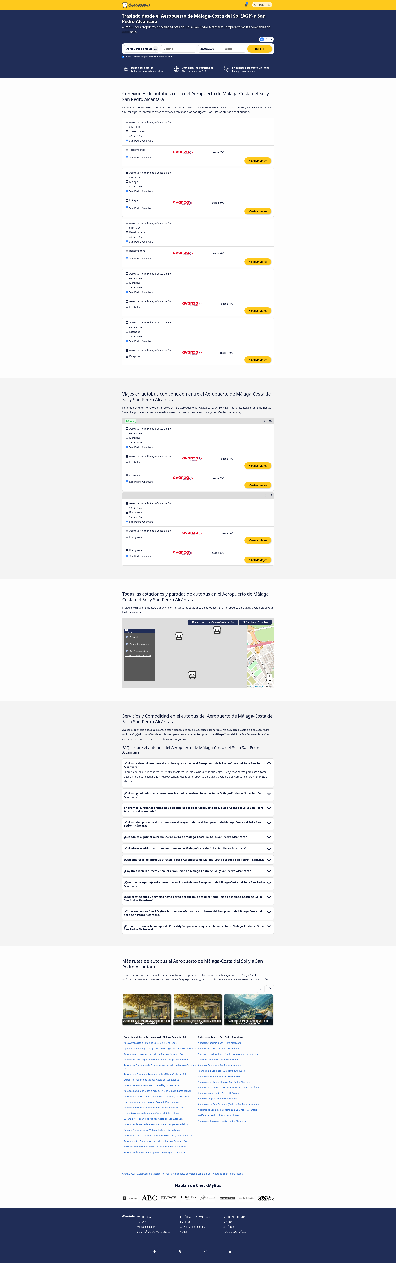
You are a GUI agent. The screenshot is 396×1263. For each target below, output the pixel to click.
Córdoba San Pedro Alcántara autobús (218, 1059)
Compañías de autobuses (153, 1232)
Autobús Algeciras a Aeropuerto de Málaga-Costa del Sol (153, 1054)
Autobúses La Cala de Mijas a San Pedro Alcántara (224, 1081)
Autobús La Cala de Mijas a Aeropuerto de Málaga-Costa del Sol (157, 1090)
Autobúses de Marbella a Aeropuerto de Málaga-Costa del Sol (156, 1124)
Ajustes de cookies (192, 1227)
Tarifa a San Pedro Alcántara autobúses (218, 1115)
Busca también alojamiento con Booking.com (148, 56)
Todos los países (234, 1232)
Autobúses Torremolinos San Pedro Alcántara (222, 1120)
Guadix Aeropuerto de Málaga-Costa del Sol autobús (151, 1079)
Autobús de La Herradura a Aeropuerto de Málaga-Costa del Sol (157, 1096)
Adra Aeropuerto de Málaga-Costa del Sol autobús (150, 1042)
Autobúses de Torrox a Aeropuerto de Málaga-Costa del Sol (155, 1152)
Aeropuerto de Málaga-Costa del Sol (214, 622)
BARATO (130, 420)
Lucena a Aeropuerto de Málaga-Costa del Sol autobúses (153, 1118)
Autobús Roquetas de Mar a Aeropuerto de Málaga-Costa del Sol (158, 1135)
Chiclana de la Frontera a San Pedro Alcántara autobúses (228, 1054)
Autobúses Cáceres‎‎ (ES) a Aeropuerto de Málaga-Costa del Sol (156, 1059)
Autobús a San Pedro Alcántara (229, 1173)
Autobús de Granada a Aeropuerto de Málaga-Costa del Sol (155, 1074)
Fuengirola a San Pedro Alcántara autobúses (221, 1070)
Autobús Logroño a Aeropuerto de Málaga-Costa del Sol (153, 1107)
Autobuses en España (148, 1173)
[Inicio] (136, 5)
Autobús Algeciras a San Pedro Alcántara (219, 1042)
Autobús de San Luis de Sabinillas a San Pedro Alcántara (227, 1109)
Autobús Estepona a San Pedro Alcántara (219, 1065)
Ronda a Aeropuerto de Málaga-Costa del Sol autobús (152, 1129)
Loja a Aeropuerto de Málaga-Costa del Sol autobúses (152, 1113)
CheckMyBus (129, 1173)
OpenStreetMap (256, 686)
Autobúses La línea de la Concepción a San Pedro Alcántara (229, 1087)
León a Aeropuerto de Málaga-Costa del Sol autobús (151, 1102)
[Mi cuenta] (245, 4)
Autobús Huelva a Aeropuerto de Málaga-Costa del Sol (152, 1085)
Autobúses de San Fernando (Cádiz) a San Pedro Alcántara (228, 1104)
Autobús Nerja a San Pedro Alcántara (217, 1098)
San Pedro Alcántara (256, 622)
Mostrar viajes (258, 161)
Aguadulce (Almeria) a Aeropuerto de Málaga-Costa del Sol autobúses (160, 1048)
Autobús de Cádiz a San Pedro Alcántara (219, 1048)
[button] (192, 674)
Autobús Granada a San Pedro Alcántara (219, 1076)
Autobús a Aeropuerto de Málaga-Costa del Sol (186, 1173)
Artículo (229, 1227)
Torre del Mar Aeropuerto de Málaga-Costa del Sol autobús (155, 1146)
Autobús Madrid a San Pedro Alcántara (218, 1093)
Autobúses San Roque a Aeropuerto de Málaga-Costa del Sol (155, 1141)
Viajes (183, 1232)
